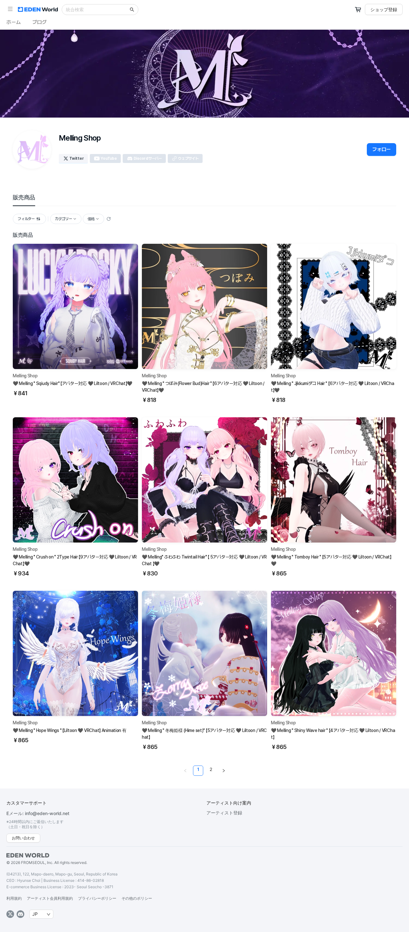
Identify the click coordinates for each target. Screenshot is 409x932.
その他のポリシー (136, 898)
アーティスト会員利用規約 (50, 898)
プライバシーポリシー (97, 898)
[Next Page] (224, 771)
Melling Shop (25, 375)
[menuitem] (24, 197)
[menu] (204, 197)
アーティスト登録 (224, 812)
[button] (10, 9)
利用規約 (14, 898)
